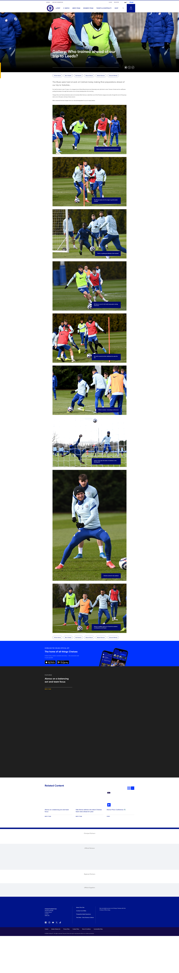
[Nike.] (126, 2)
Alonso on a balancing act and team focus (57, 762)
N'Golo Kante (57, 75)
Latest (58, 8)
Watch (67, 8)
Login (110, 2)
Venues (48, 2)
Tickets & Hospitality (104, 8)
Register (116, 2)
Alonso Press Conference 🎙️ (116, 761)
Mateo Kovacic (101, 75)
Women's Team (88, 8)
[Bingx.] (131, 2)
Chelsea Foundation (57, 2)
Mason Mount (89, 75)
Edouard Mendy (113, 75)
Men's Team (76, 8)
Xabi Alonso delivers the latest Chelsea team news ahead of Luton (89, 762)
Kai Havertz (78, 75)
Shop (116, 8)
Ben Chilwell (68, 75)
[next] (132, 739)
